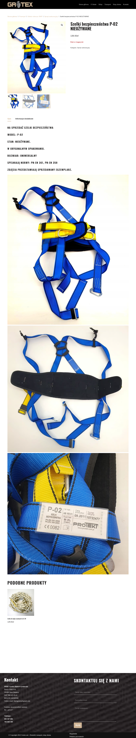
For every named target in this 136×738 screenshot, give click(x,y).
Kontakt (126, 4)
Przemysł (22, 16)
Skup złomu (117, 4)
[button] (62, 25)
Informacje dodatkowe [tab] (24, 119)
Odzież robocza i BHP (35, 16)
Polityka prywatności (77, 736)
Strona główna (84, 4)
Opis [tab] (9, 119)
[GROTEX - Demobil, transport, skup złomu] (20, 4)
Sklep (100, 4)
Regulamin (73, 734)
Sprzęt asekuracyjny (51, 16)
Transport (107, 4)
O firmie (93, 4)
